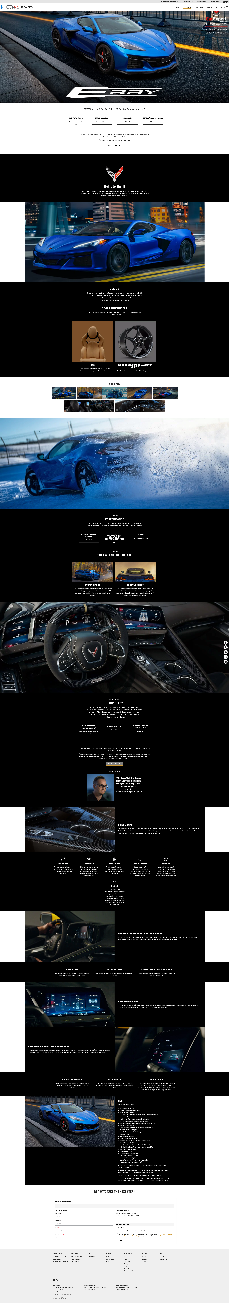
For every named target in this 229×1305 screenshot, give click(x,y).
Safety (126, 1266)
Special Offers (212, 7)
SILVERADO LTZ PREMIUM (60, 1257)
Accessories (127, 1261)
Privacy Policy (135, 1236)
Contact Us (145, 1257)
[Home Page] (10, 7)
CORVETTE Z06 (75, 1261)
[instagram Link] (226, 2)
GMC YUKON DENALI (94, 1257)
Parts (125, 1259)
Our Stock (199, 7)
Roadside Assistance (129, 1271)
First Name (58, 1213)
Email (57, 1227)
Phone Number (59, 1234)
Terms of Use (163, 1259)
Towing (126, 1264)
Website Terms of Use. (161, 1236)
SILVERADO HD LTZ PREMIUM (60, 1261)
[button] (64, 393)
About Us (144, 1259)
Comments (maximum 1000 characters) (127, 1213)
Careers (144, 1261)
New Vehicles (187, 7)
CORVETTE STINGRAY (76, 1257)
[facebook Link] (224, 2)
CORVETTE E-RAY (75, 1259)
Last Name (58, 1220)
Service (126, 1257)
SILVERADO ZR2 (57, 1259)
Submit (122, 1240)
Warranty (126, 1268)
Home (178, 7)
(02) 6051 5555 (61, 1289)
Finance (108, 1261)
